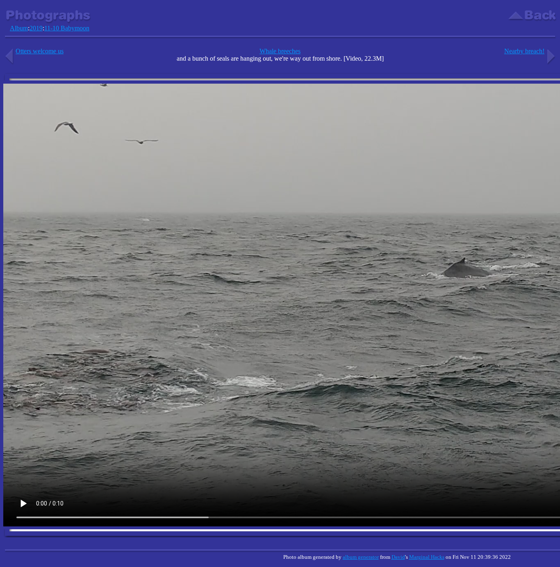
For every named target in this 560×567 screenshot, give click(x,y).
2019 (36, 28)
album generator (361, 557)
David (398, 557)
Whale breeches (280, 51)
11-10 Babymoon (66, 28)
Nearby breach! (524, 51)
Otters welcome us (40, 51)
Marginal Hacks (426, 557)
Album (19, 28)
